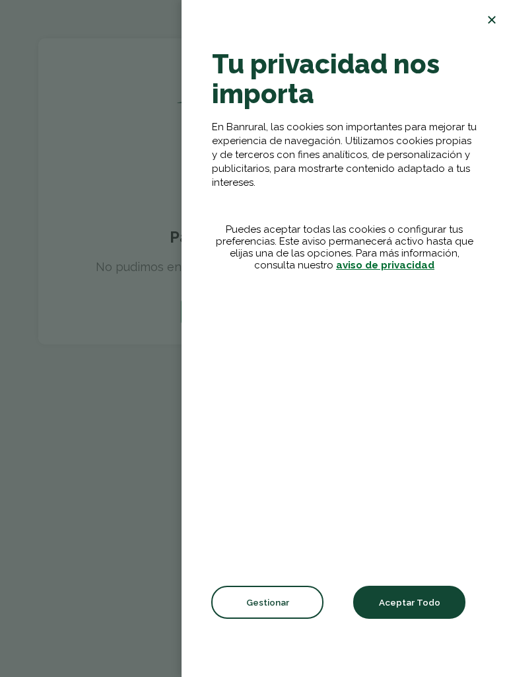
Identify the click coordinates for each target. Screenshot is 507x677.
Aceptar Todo (409, 602)
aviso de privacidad (385, 265)
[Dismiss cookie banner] (491, 20)
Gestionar (267, 602)
